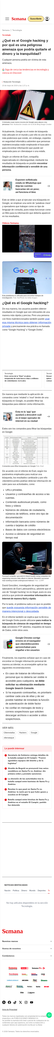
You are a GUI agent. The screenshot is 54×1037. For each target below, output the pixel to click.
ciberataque (9, 738)
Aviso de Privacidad (12, 1010)
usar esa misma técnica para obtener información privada (26, 322)
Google (34, 732)
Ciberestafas (9, 732)
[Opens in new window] (9, 1002)
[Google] (4, 1002)
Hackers (22, 732)
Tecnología (17, 30)
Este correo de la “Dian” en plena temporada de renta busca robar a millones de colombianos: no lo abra (21, 378)
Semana (6, 30)
